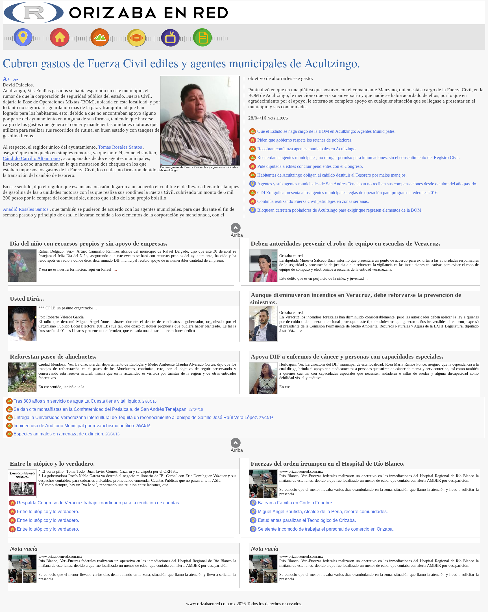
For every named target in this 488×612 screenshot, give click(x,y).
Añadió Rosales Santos (26, 209)
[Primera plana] (21, 37)
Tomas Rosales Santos (120, 147)
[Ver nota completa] (22, 280)
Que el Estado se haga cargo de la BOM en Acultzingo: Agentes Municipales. (326, 131)
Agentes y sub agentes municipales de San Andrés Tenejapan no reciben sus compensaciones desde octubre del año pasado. (367, 183)
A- (15, 79)
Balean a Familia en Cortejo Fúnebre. (295, 502)
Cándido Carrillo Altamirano (31, 158)
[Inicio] (116, 22)
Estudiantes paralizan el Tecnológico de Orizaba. (307, 520)
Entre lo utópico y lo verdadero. (48, 511)
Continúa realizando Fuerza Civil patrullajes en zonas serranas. (313, 201)
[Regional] (94, 37)
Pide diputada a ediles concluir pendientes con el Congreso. (310, 166)
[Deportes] (131, 37)
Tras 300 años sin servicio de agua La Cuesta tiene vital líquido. (85, 401)
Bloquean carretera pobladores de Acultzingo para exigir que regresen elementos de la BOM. (339, 210)
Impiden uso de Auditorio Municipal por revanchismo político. (82, 425)
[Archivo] (207, 37)
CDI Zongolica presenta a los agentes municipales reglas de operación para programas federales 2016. (348, 192)
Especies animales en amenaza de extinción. (66, 433)
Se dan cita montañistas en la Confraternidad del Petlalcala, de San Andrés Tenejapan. (108, 409)
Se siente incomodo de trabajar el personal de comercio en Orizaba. (326, 529)
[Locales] (58, 37)
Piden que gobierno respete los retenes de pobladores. (304, 140)
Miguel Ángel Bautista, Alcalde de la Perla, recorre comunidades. (323, 511)
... (115, 269)
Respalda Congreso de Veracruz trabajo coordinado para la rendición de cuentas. (98, 502)
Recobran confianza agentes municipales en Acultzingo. (307, 148)
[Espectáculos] (168, 37)
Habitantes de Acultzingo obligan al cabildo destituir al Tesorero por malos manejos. (332, 175)
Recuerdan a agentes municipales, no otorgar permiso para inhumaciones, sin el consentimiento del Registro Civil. (358, 157)
